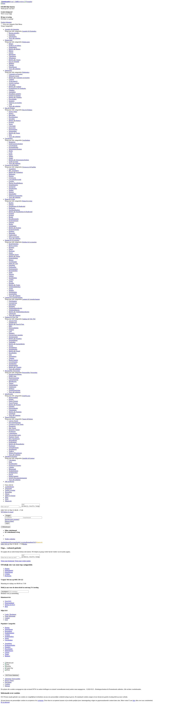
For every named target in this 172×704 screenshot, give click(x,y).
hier (134, 700)
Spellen (11, 190)
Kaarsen (11, 213)
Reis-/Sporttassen (14, 439)
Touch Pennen (13, 403)
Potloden (11, 406)
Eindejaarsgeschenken (16, 144)
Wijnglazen (12, 58)
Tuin (10, 355)
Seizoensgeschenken (15, 149)
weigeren (40, 700)
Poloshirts (12, 265)
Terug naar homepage (7, 561)
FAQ (6, 499)
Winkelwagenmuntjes (15, 195)
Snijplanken (12, 226)
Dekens (11, 204)
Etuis (10, 462)
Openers (11, 222)
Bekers (11, 44)
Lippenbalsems (13, 380)
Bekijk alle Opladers (15, 97)
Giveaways (12, 178)
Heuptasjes (12, 426)
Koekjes (11, 122)
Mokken (11, 63)
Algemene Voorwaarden (12, 679)
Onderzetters (13, 235)
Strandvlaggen (13, 365)
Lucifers (11, 181)
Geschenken (9, 138)
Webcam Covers (14, 76)
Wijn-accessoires (14, 237)
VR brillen (12, 85)
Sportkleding (13, 278)
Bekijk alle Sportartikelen (17, 344)
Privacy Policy (9, 680)
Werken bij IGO (10, 605)
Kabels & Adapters (15, 95)
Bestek (11, 217)
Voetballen (12, 342)
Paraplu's (11, 333)
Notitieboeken (13, 472)
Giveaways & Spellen (12, 165)
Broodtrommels (14, 219)
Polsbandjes (12, 267)
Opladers (11, 90)
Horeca (11, 113)
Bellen (25, 544)
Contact (7, 618)
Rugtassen (12, 446)
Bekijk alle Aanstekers (16, 172)
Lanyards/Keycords (15, 179)
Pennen (11, 399)
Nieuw (7, 494)
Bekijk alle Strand (14, 351)
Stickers (11, 192)
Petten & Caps (13, 263)
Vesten (11, 288)
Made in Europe (10, 496)
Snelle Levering (10, 490)
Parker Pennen (13, 401)
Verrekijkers (12, 356)
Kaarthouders (13, 464)
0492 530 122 (5, 544)
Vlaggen (11, 358)
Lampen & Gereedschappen (13, 297)
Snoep (11, 124)
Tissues (11, 383)
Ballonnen (12, 174)
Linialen (11, 467)
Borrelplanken (13, 117)
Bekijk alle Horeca (15, 120)
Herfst (11, 151)
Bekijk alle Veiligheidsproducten (19, 312)
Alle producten (9, 481)
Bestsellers (8, 492)
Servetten (12, 119)
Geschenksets (13, 145)
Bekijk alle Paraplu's (15, 338)
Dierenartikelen (13, 328)
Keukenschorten (14, 229)
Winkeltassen (9, 650)
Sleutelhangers (13, 185)
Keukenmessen (13, 220)
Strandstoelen (13, 349)
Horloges (12, 251)
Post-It (11, 474)
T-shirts (11, 279)
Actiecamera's (13, 81)
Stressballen (12, 194)
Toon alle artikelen (14, 38)
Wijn (10, 135)
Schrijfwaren (9, 394)
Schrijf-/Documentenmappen (18, 478)
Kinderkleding (13, 258)
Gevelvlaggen (13, 362)
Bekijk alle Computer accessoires (19, 78)
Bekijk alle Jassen (14, 256)
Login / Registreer (10, 614)
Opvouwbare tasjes (15, 435)
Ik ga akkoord (5, 702)
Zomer (11, 158)
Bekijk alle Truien (14, 285)
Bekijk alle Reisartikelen (16, 444)
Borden (11, 203)
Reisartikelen (13, 440)
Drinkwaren (8, 40)
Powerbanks (13, 99)
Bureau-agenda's (14, 33)
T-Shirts (7, 635)
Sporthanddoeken (14, 210)
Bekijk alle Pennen (15, 405)
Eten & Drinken (10, 108)
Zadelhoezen (13, 322)
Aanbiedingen (9, 487)
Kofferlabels (13, 442)
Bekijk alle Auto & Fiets (16, 324)
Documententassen (15, 422)
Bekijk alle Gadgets (15, 86)
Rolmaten (12, 306)
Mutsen (11, 260)
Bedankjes (12, 142)
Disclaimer (8, 682)
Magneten (12, 233)
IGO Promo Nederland (12, 675)
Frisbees (11, 330)
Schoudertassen (14, 447)
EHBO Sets (12, 376)
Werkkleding (13, 292)
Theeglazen (12, 56)
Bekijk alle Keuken (15, 228)
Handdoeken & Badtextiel (17, 206)
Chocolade (12, 126)
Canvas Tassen (13, 421)
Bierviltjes (12, 115)
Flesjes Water (13, 111)
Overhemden (13, 262)
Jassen (11, 253)
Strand (11, 346)
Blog (6, 497)
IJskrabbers (12, 304)
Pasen (10, 154)
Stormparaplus (13, 337)
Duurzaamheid (9, 603)
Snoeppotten (13, 131)
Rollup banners (13, 476)
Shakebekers (13, 47)
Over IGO (8, 601)
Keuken (11, 215)
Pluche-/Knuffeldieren (16, 183)
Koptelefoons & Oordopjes (17, 88)
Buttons (11, 176)
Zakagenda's (13, 36)
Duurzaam (8, 488)
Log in (7, 523)
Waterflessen (13, 67)
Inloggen (8, 515)
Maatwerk (8, 501)
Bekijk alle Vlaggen (15, 367)
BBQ (10, 326)
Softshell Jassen (14, 254)
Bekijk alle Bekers (14, 49)
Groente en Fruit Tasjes (16, 424)
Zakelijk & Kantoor (11, 456)
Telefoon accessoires (15, 103)
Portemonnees (13, 269)
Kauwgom (12, 128)
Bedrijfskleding (13, 244)
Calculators (12, 460)
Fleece (11, 249)
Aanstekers (12, 169)
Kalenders (12, 35)
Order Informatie (10, 616)
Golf (10, 331)
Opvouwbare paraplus (16, 335)
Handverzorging (14, 378)
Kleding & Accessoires (12, 240)
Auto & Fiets (13, 321)
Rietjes (11, 224)
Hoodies (11, 283)
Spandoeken (13, 363)
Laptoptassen (13, 433)
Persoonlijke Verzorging (12, 371)
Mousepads (12, 469)
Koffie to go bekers (15, 45)
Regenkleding (13, 271)
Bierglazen (12, 54)
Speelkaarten (13, 188)
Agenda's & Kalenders (12, 29)
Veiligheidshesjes (14, 310)
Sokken (11, 276)
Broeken (11, 247)
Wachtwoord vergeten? (12, 519)
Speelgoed (12, 187)
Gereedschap (13, 303)
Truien (11, 281)
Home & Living (10, 199)
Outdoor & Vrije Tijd (11, 317)
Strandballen (13, 353)
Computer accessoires (15, 74)
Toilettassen (12, 387)
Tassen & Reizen (10, 417)
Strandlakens (13, 347)
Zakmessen (12, 313)
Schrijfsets (12, 413)
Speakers (11, 101)
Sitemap (7, 686)
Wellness (11, 388)
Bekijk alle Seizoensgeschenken (19, 160)
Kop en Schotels (14, 61)
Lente (10, 153)
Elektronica (8, 70)
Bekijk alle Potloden (15, 412)
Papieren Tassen (14, 437)
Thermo (11, 65)
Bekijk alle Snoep (14, 133)
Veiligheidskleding (14, 287)
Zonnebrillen (13, 294)
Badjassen (12, 208)
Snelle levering (13, 162)
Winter (11, 156)
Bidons (11, 51)
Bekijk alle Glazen (14, 60)
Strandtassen (13, 449)
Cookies (7, 684)
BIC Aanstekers (14, 170)
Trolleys (11, 451)
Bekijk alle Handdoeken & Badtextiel (20, 212)
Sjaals (10, 272)
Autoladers (12, 92)
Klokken (11, 231)
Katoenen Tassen (14, 430)
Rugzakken (8, 631)
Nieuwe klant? (9, 521)
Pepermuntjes (13, 129)
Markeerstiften (13, 397)
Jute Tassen (12, 428)
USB (10, 104)
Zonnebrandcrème (14, 390)
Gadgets (11, 79)
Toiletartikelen (13, 385)
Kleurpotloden (13, 408)
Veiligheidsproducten (15, 308)
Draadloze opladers (15, 94)
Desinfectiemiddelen (15, 374)
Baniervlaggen (13, 360)
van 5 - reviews (12, 1)
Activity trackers (14, 83)
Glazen (11, 53)
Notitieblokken (13, 471)
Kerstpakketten (13, 147)
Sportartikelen (13, 340)
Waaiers (11, 290)
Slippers (11, 274)
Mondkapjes (13, 381)
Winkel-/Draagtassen (15, 453)
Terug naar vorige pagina (23, 561)
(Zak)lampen (13, 301)
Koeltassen (12, 431)
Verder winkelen (10, 539)
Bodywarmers (13, 246)
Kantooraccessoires (15, 465)
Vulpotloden (13, 410)
